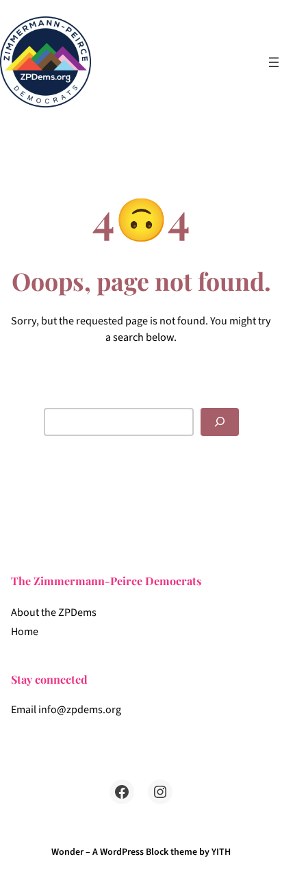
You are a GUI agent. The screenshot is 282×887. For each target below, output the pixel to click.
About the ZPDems (54, 612)
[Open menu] (274, 62)
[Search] (220, 422)
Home (24, 631)
